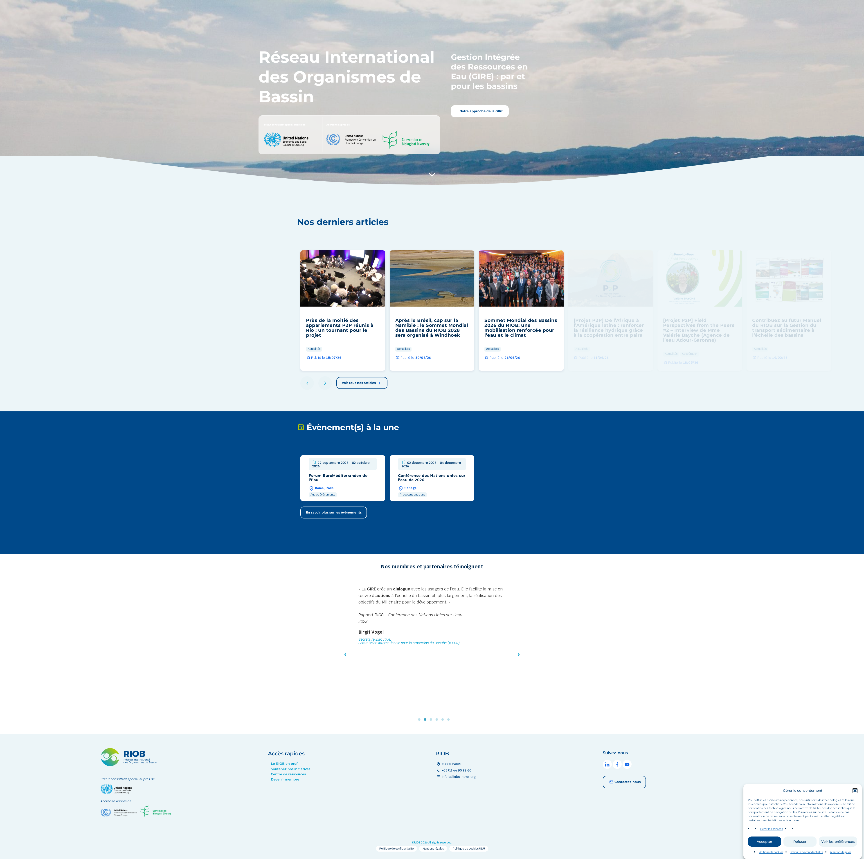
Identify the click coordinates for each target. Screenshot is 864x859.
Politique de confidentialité (806, 852)
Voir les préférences (838, 842)
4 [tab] (438, 719)
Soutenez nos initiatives (290, 769)
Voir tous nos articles (359, 383)
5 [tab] (443, 719)
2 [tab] (426, 719)
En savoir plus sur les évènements (334, 512)
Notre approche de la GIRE (481, 111)
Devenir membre (285, 779)
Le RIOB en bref (284, 764)
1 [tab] (420, 719)
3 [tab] (432, 719)
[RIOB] (129, 765)
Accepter (764, 842)
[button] (855, 790)
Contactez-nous (627, 782)
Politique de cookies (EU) (469, 848)
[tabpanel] (432, 633)
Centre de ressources (288, 774)
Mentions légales (840, 852)
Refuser (799, 842)
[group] (342, 310)
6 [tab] (449, 719)
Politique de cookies (771, 852)
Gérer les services (771, 829)
